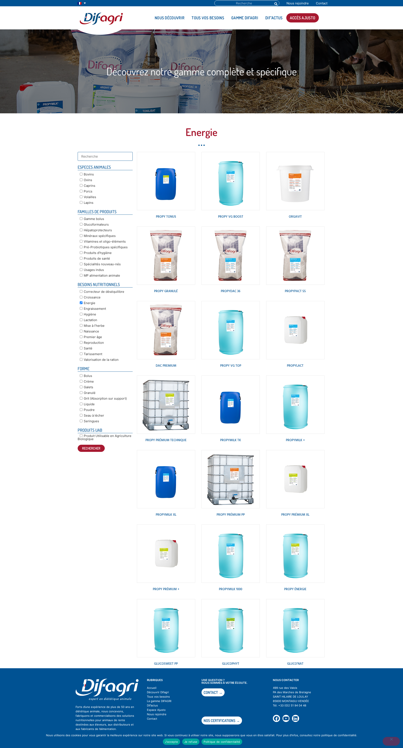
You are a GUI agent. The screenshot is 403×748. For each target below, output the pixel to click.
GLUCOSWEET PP (166, 663)
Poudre (89, 409)
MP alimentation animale (102, 275)
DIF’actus (274, 17)
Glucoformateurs (96, 224)
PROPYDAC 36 (230, 291)
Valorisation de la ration (101, 359)
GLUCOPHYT (230, 663)
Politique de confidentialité (222, 741)
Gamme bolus (94, 218)
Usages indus (94, 269)
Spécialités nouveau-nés (102, 264)
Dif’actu (151, 705)
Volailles (90, 197)
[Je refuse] (391, 741)
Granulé (90, 392)
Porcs (88, 191)
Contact (321, 3)
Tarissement (93, 354)
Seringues (91, 421)
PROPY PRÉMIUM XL (295, 514)
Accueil (151, 687)
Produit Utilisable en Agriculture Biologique (104, 437)
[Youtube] (286, 718)
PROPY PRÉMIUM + (166, 589)
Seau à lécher (94, 415)
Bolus (88, 375)
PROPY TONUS (166, 216)
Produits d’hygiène (98, 252)
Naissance (91, 331)
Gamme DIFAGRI (244, 17)
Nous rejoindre (298, 3)
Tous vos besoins (208, 17)
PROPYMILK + (295, 440)
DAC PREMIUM (166, 365)
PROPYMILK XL (166, 514)
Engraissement (95, 308)
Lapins (88, 202)
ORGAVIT (295, 216)
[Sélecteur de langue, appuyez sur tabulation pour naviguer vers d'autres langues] (82, 3)
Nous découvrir (169, 17)
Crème (89, 381)
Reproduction (94, 342)
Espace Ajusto (156, 709)
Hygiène (90, 314)
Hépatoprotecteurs (98, 230)
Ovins (88, 180)
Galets (88, 387)
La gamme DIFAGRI (159, 701)
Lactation (90, 320)
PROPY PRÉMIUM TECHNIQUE (166, 440)
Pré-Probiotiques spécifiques (106, 247)
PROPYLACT (295, 365)
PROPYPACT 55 (295, 291)
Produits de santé (97, 258)
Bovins (89, 174)
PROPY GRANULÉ (166, 291)
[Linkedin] (295, 718)
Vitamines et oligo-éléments (105, 241)
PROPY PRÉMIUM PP (231, 514)
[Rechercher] (275, 3)
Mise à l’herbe (94, 325)
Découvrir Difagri (158, 692)
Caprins (89, 185)
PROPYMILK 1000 (230, 589)
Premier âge (93, 337)
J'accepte (171, 741)
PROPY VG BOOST (230, 216)
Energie (89, 303)
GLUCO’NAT (295, 663)
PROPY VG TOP (230, 365)
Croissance (92, 297)
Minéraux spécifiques (100, 235)
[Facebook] (276, 718)
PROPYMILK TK (230, 440)
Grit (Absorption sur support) (105, 398)
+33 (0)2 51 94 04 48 (292, 705)
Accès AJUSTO (302, 17)
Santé (88, 348)
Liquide (89, 404)
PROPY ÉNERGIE (295, 589)
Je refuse (190, 741)
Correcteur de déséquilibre (104, 291)
